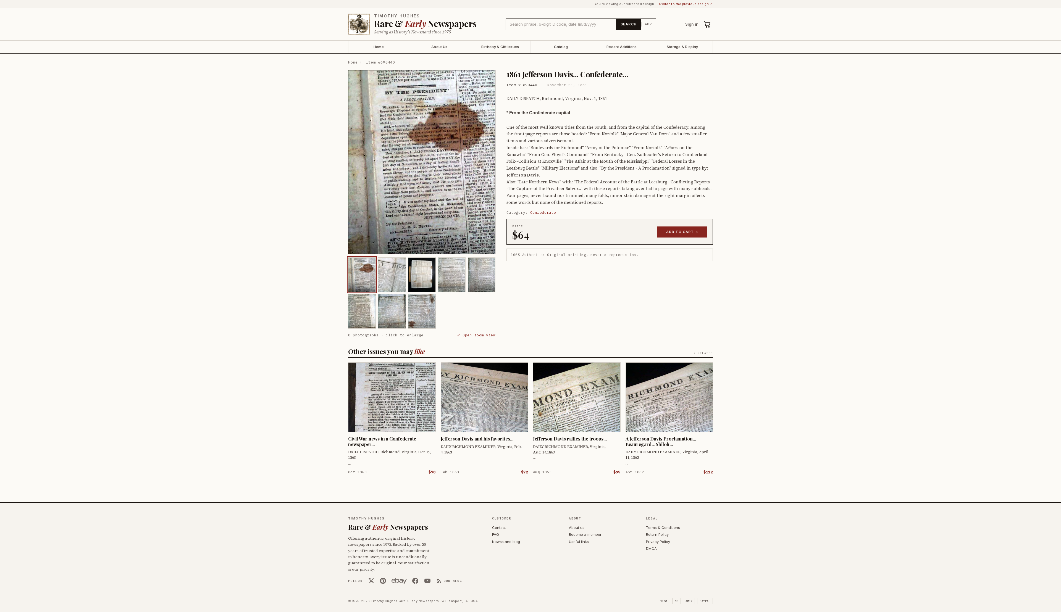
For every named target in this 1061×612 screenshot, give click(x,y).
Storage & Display (682, 46)
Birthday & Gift (500, 46)
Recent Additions (621, 46)
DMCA (651, 548)
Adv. (649, 24)
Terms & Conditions (663, 527)
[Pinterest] (383, 581)
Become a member (585, 534)
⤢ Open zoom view (476, 335)
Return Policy (657, 534)
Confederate (543, 212)
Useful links (579, 541)
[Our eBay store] (399, 581)
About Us (439, 46)
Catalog (561, 46)
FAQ (495, 534)
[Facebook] (415, 581)
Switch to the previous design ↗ (686, 4)
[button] (421, 162)
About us (576, 527)
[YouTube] (427, 581)
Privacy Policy (658, 541)
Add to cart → (682, 232)
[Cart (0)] (707, 24)
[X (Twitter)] (371, 581)
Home (379, 46)
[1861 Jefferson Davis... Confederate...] (362, 274)
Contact (499, 527)
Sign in (691, 24)
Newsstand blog (506, 541)
